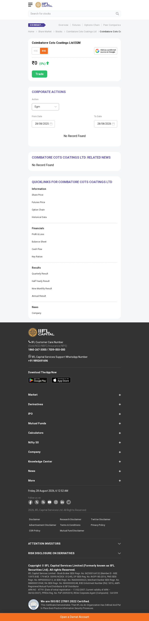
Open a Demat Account (74, 317)
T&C (49, 326)
